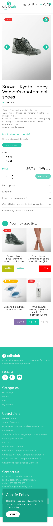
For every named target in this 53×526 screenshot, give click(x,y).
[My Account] (33, 4)
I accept (13, 514)
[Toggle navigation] (5, 10)
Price (5, 168)
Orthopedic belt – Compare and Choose (21, 458)
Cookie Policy (8, 430)
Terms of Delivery (10, 422)
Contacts (6, 442)
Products (6, 396)
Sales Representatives (12, 438)
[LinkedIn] (19, 377)
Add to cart (43, 176)
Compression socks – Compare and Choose (23, 454)
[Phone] (29, 4)
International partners (12, 446)
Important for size (10, 145)
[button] (46, 19)
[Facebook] (12, 377)
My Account (8, 404)
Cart (4, 400)
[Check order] (24, 4)
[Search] (44, 4)
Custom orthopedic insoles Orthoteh (20, 462)
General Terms (9, 418)
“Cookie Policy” (13, 507)
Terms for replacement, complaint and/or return (25, 434)
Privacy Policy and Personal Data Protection (23, 426)
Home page (7, 392)
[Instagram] (5, 377)
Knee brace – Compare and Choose (19, 450)
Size (4, 152)
